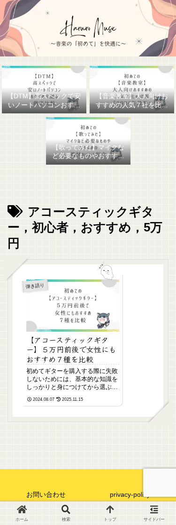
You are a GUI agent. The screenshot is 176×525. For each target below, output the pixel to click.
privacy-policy (130, 494)
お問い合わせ (46, 494)
